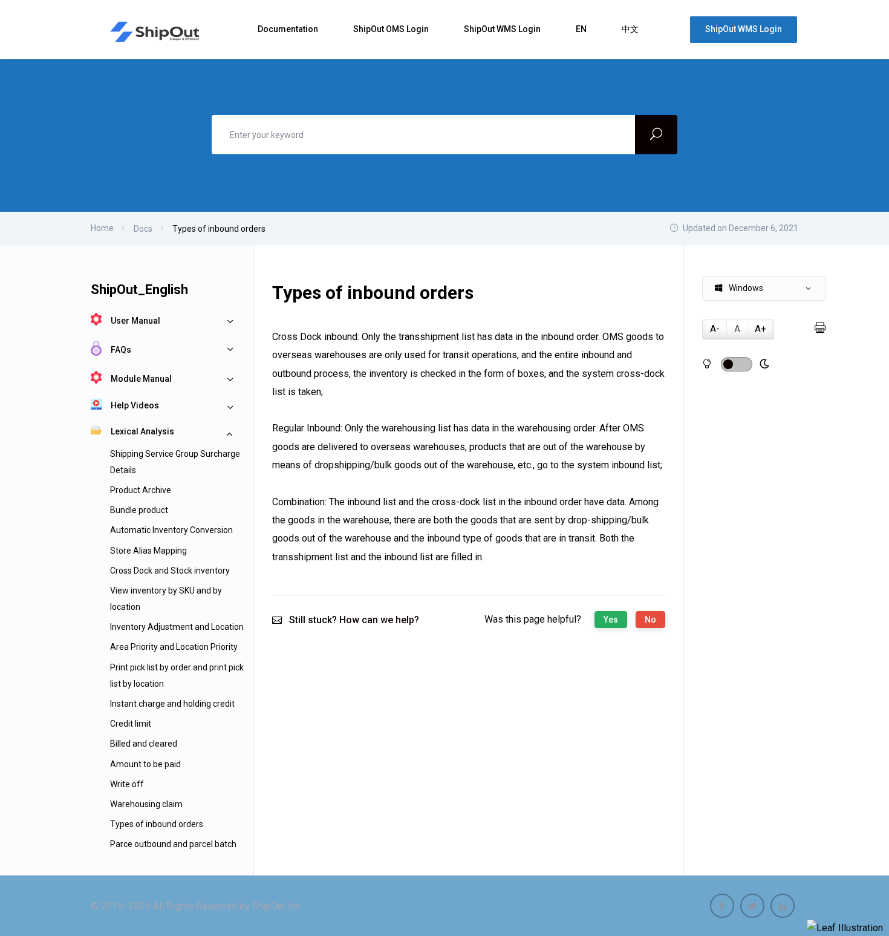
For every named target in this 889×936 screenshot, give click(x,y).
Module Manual (141, 379)
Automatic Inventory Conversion (171, 530)
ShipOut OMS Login (392, 29)
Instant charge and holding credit (172, 704)
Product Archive (140, 490)
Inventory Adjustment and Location (177, 627)
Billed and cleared (143, 743)
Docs (143, 229)
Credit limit (130, 723)
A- (715, 329)
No (650, 619)
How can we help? (379, 620)
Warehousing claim (146, 804)
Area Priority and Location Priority (174, 647)
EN (582, 29)
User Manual (135, 321)
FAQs (121, 350)
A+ (760, 329)
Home (102, 228)
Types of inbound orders (156, 824)
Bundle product (139, 510)
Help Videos (135, 405)
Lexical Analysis (142, 431)
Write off (127, 784)
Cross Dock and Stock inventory (170, 570)
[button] (764, 288)
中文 (631, 29)
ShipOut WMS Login (503, 29)
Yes (611, 619)
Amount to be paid (145, 764)
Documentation (289, 29)
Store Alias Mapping (148, 550)
